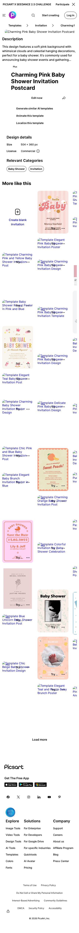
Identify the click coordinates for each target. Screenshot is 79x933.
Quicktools (30, 854)
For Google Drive (34, 841)
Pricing (28, 867)
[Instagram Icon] (28, 797)
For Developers (33, 834)
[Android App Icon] (26, 786)
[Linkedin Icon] (39, 797)
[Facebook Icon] (8, 797)
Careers (58, 834)
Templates (12, 854)
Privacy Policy (48, 885)
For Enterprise (32, 828)
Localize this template (30, 122)
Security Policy (36, 908)
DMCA (20, 908)
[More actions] (63, 228)
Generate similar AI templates (34, 108)
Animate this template (30, 115)
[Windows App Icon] (41, 786)
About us (58, 841)
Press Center (61, 861)
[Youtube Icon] (49, 797)
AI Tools (10, 847)
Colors (9, 861)
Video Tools (13, 834)
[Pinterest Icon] (59, 797)
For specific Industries (37, 847)
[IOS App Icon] (10, 786)
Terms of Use (30, 885)
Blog (55, 854)
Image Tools (13, 828)
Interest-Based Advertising (26, 900)
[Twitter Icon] (18, 797)
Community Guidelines (55, 900)
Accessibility (55, 908)
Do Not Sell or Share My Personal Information (39, 893)
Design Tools (13, 841)
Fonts (9, 867)
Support (58, 828)
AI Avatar (29, 861)
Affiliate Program (63, 847)
